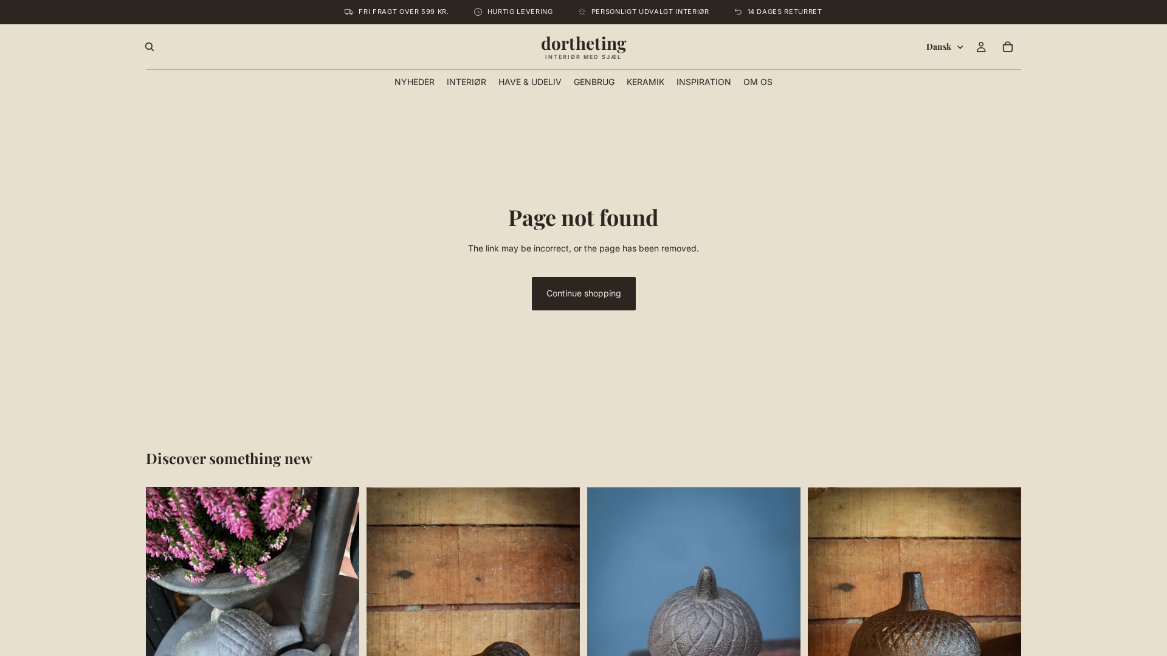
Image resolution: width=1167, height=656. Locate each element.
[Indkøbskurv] (1007, 46)
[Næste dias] (341, 629)
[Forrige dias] (164, 629)
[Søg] (149, 46)
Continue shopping (583, 293)
